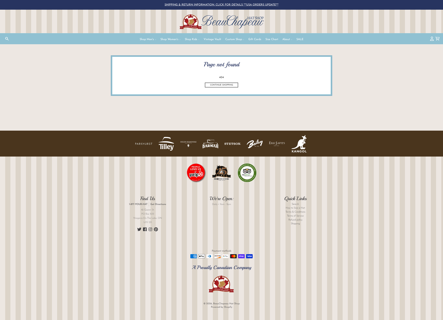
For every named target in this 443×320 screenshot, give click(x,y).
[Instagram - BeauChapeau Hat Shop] (150, 229)
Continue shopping (221, 85)
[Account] (432, 39)
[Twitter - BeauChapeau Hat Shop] (139, 229)
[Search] (7, 39)
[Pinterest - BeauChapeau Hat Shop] (156, 229)
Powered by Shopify (221, 307)
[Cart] (437, 39)
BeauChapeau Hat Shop (226, 303)
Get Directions (158, 204)
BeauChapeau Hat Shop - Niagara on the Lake (221, 21)
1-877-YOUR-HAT (138, 204)
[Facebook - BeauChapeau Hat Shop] (145, 229)
